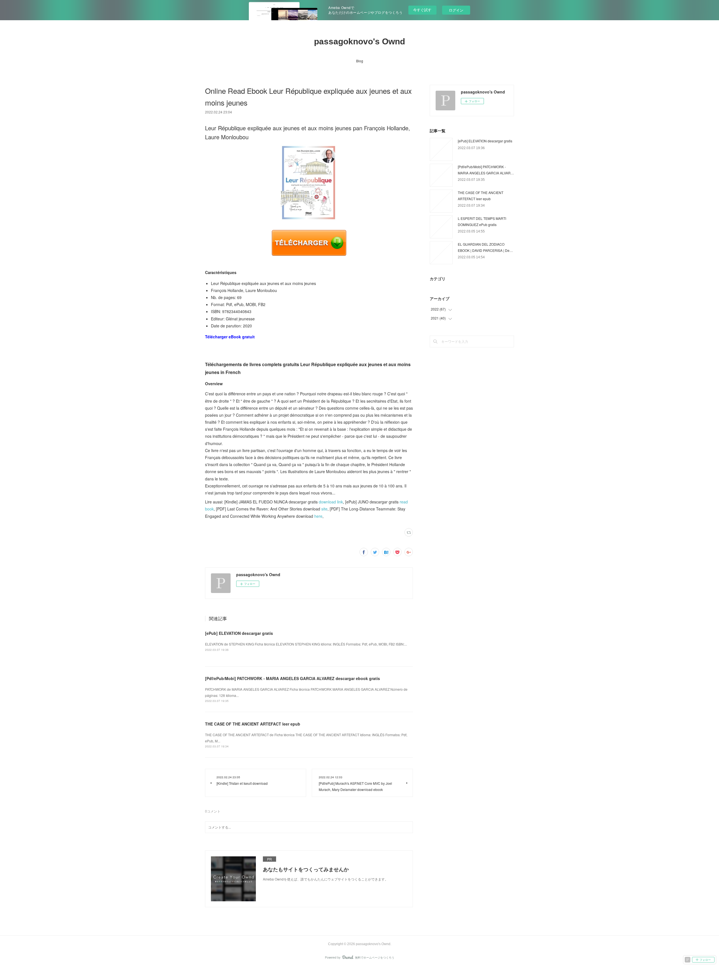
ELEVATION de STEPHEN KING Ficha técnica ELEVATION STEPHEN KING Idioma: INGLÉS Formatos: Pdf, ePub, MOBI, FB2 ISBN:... (306, 644)
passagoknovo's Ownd (359, 41)
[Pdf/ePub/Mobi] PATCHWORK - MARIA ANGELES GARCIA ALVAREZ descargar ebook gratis (292, 678)
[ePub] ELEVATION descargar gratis (239, 633)
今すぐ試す (422, 9)
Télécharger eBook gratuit (230, 336)
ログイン (456, 10)
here (318, 516)
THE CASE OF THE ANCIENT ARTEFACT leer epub (252, 724)
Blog (359, 60)
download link (331, 502)
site (324, 509)
